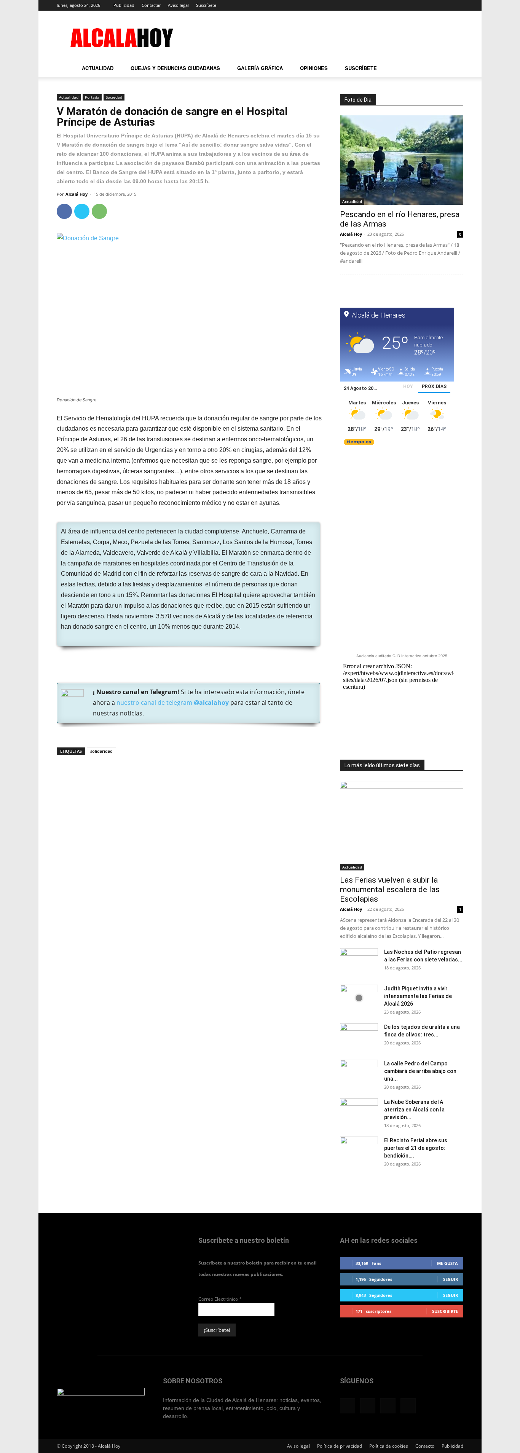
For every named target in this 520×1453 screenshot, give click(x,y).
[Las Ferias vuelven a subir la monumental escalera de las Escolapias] (401, 825)
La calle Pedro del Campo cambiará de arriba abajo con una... (420, 1071)
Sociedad (114, 97)
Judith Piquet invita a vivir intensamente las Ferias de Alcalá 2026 (418, 996)
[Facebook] (420, 5)
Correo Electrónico (220, 1299)
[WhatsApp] (99, 211)
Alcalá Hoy (76, 194)
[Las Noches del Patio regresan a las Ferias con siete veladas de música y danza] (359, 961)
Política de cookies (388, 1446)
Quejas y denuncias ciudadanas (175, 68)
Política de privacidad (339, 1446)
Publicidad (123, 5)
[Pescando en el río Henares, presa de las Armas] (401, 160)
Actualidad (97, 68)
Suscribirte (445, 1311)
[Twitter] (445, 5)
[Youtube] (457, 5)
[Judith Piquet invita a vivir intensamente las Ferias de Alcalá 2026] (359, 998)
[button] (454, 69)
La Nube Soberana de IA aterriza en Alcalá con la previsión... (414, 1109)
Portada (92, 97)
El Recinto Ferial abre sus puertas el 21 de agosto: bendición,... (415, 1148)
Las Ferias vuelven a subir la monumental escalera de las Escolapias (390, 889)
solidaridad (101, 751)
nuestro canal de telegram (172, 702)
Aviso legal (178, 5)
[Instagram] (432, 5)
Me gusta (447, 1263)
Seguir (450, 1279)
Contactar (151, 5)
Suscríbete (206, 5)
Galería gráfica (260, 68)
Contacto (424, 1446)
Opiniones (314, 68)
